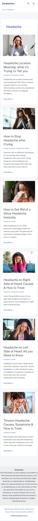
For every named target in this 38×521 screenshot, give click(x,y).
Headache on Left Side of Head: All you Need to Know (18, 351)
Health (21, 75)
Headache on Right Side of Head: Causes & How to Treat (18, 284)
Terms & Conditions (21, 512)
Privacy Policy (9, 512)
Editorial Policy (20, 509)
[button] (28, 4)
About (6, 509)
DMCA (31, 512)
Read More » (9, 99)
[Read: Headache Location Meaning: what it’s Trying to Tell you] (19, 45)
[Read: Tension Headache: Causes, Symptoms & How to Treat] (19, 403)
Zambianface (8, 3)
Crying (6, 148)
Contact (11, 509)
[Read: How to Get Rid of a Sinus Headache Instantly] (19, 191)
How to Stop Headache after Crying (15, 140)
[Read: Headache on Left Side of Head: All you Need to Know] (19, 329)
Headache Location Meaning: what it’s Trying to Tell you (17, 67)
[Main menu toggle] (33, 3)
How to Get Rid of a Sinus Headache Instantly (17, 213)
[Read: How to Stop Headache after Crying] (19, 118)
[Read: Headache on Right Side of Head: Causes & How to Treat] (19, 262)
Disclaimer (29, 509)
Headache (7, 75)
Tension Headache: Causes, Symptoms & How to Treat (18, 424)
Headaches (15, 75)
